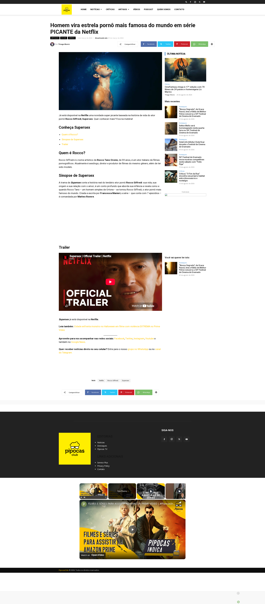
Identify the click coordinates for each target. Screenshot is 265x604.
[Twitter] (200, 2)
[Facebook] (190, 2)
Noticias (101, 442)
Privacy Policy (103, 466)
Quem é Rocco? (70, 134)
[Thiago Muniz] (52, 44)
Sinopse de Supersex (72, 139)
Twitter (129, 338)
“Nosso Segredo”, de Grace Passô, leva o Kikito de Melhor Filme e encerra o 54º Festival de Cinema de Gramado (192, 112)
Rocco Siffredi (113, 380)
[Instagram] (195, 2)
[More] (212, 44)
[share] (179, 502)
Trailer (65, 144)
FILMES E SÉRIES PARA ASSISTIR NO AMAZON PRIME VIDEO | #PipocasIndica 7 (132, 503)
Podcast (148, 9)
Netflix (101, 380)
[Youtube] (204, 2)
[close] (238, 593)
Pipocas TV (102, 449)
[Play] (81, 497)
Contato (179, 9)
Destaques (183, 106)
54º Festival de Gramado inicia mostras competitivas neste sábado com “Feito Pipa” (191, 160)
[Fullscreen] (106, 497)
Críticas (110, 9)
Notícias (95, 9)
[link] (84, 504)
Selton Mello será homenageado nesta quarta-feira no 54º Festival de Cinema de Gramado (192, 129)
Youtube (149, 338)
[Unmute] (84, 497)
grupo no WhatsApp (138, 349)
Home (84, 9)
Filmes (167, 84)
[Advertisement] (185, 299)
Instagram (139, 338)
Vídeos (136, 9)
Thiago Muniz (64, 44)
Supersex (125, 380)
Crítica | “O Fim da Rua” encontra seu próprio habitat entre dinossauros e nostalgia (192, 177)
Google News (78, 342)
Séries (72, 38)
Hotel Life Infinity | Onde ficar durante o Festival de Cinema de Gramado (192, 144)
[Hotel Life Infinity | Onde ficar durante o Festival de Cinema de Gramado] (171, 145)
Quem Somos (163, 9)
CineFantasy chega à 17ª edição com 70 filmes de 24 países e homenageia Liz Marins (185, 89)
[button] (186, 2)
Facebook (119, 338)
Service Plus (102, 462)
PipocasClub (64, 570)
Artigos (122, 9)
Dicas (63, 38)
